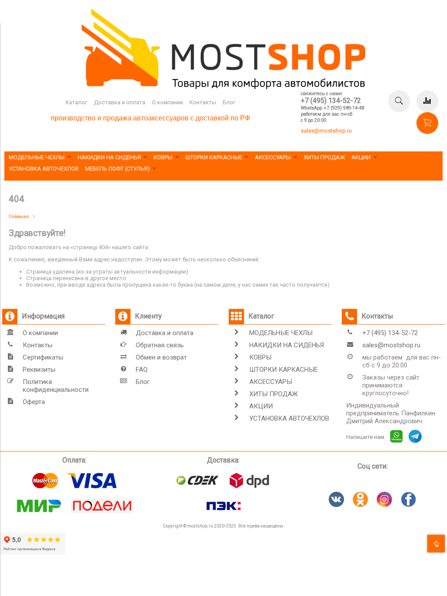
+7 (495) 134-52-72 (331, 100)
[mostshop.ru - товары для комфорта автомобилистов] (223, 87)
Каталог (76, 102)
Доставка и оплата (119, 102)
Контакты (202, 102)
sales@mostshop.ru (326, 130)
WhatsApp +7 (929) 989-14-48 (332, 108)
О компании (167, 102)
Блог (229, 102)
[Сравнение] (427, 101)
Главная (19, 216)
